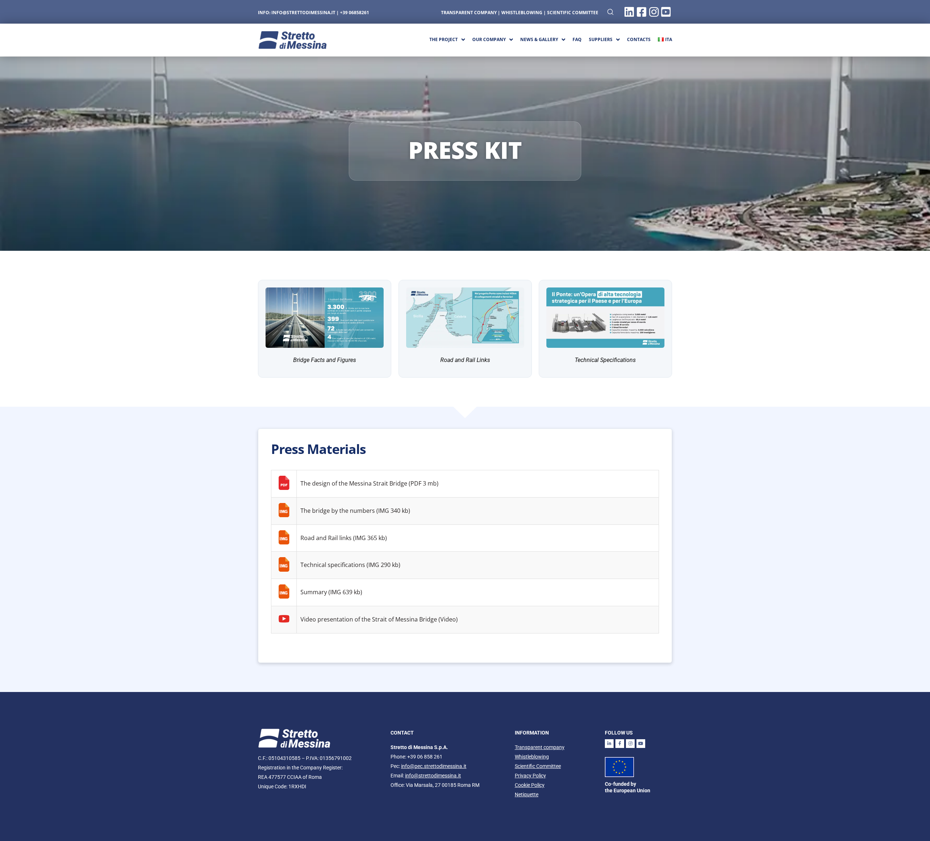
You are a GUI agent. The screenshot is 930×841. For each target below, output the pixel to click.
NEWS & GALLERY (539, 39)
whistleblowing (521, 12)
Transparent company (469, 12)
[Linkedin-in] (609, 743)
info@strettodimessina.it (303, 12)
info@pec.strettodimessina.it (433, 766)
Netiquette (526, 794)
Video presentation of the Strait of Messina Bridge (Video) (379, 619)
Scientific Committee (538, 766)
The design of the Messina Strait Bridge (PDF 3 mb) (369, 483)
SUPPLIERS (600, 39)
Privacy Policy (530, 775)
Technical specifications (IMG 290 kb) (350, 565)
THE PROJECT (443, 39)
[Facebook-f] (619, 743)
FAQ (577, 39)
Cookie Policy (530, 785)
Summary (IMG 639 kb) (331, 592)
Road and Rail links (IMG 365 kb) (343, 538)
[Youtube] (640, 743)
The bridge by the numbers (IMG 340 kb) (355, 511)
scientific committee (572, 12)
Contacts (639, 39)
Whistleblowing (532, 757)
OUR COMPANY (489, 39)
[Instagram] (630, 743)
